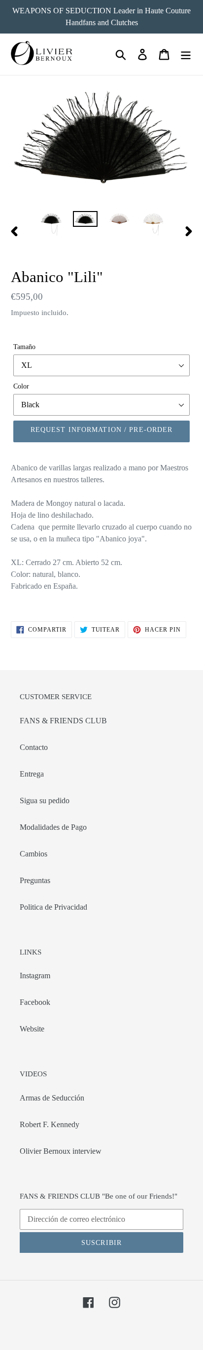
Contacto (34, 747)
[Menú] (186, 54)
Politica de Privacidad (53, 907)
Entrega (32, 774)
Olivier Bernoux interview (61, 1151)
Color (21, 386)
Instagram (35, 975)
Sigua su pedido (44, 800)
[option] (51, 224)
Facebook (35, 1002)
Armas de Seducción (52, 1098)
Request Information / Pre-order (102, 429)
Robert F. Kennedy (49, 1124)
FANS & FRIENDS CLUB (63, 720)
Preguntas (35, 880)
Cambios (33, 854)
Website (32, 1029)
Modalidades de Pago (53, 827)
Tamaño (24, 347)
